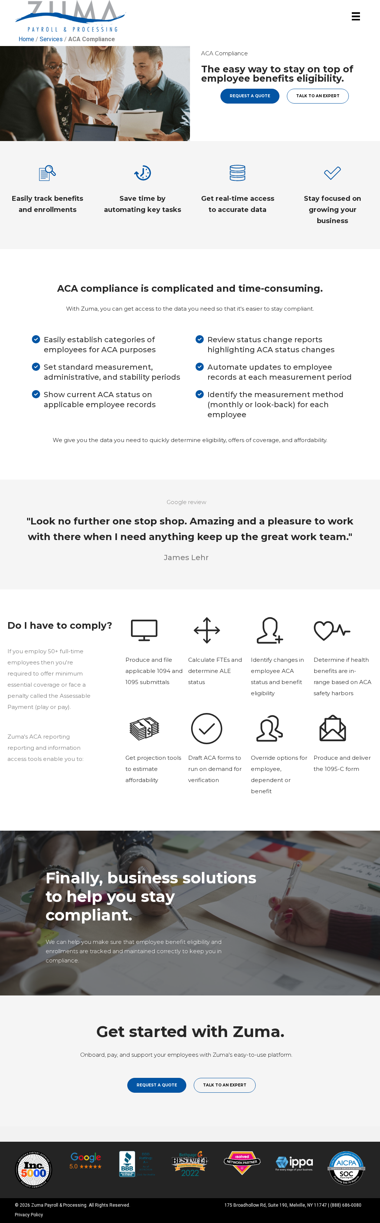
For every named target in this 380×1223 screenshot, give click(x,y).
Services (51, 39)
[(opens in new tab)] (33, 1169)
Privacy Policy (29, 1214)
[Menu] (356, 16)
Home (26, 39)
